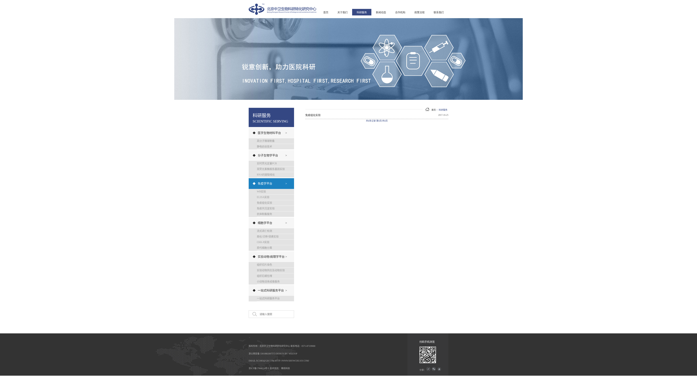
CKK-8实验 (263, 242)
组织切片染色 (264, 264)
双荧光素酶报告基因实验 (271, 169)
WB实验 (261, 191)
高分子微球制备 (266, 141)
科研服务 (362, 12)
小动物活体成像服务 (268, 281)
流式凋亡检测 (264, 231)
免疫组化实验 (264, 202)
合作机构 (400, 12)
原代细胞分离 (264, 247)
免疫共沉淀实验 (266, 208)
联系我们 (439, 12)
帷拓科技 (285, 368)
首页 (325, 12)
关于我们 (342, 12)
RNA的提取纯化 (266, 174)
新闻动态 (381, 12)
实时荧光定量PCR (267, 163)
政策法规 (419, 12)
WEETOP (293, 353)
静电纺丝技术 (264, 146)
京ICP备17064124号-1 (259, 368)
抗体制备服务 (264, 214)
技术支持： (275, 368)
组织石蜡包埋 (264, 276)
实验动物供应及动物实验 (271, 270)
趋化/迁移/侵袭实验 (268, 236)
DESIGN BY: (282, 353)
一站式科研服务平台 (268, 298)
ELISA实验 (263, 197)
